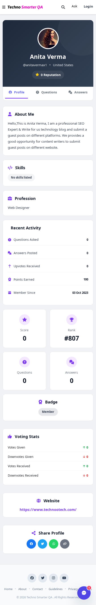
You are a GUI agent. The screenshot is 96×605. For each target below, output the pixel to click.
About (22, 589)
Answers (81, 92)
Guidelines (56, 589)
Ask (74, 6)
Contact (37, 589)
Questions (49, 92)
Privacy (73, 589)
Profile (19, 92)
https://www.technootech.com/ (48, 509)
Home (8, 589)
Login (88, 6)
